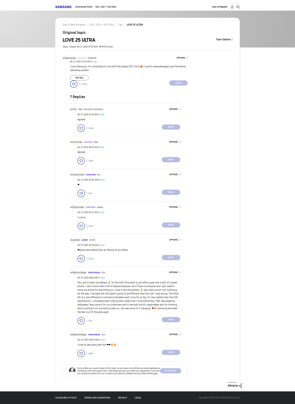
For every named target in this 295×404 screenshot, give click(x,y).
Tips (120, 24)
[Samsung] (63, 6)
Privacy (122, 397)
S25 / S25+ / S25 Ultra (102, 24)
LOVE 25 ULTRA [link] (135, 24)
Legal (138, 397)
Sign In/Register (220, 7)
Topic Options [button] (223, 39)
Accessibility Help (66, 397)
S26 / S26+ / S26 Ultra (105, 7)
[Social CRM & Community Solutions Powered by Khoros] (235, 384)
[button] (182, 58)
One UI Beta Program (74, 24)
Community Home (83, 7)
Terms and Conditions (97, 397)
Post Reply (170, 370)
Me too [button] (79, 78)
